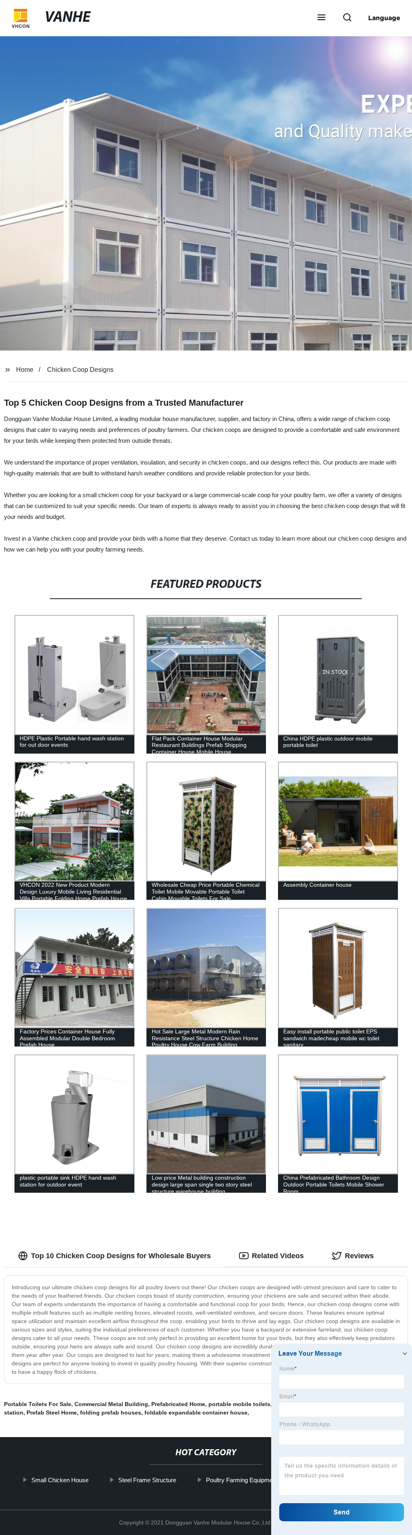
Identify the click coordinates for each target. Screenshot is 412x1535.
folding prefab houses (110, 1412)
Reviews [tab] (359, 1256)
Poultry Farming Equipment (242, 1480)
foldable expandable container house (195, 1412)
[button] (321, 18)
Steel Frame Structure (147, 1480)
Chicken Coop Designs (80, 369)
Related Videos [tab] (278, 1256)
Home (24, 369)
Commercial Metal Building (111, 1404)
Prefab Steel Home (52, 1412)
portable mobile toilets (239, 1404)
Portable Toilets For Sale (37, 1404)
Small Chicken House (60, 1480)
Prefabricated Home (178, 1404)
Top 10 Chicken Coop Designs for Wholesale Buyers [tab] (121, 1256)
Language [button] (384, 17)
